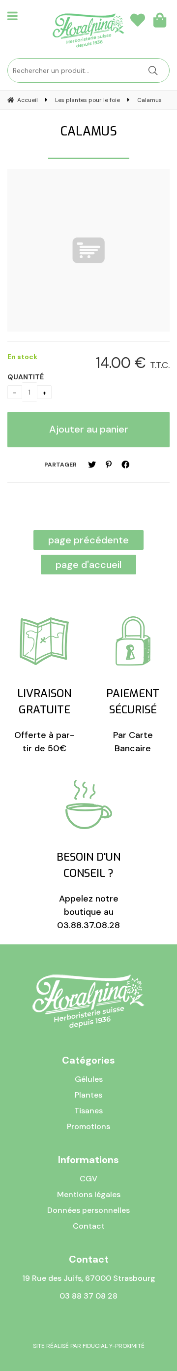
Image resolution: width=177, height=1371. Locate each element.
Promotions (88, 1126)
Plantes (88, 1095)
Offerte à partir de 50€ (44, 720)
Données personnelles (88, 1210)
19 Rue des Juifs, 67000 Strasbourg (88, 1278)
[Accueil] (88, 30)
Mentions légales (88, 1194)
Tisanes (88, 1110)
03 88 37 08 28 (88, 1296)
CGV (88, 1178)
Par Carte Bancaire (132, 720)
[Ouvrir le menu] (12, 16)
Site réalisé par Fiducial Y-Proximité (89, 1346)
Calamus (88, 131)
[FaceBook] (125, 464)
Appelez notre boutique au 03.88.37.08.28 (88, 890)
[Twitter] (92, 464)
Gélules (89, 1079)
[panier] (160, 20)
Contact (89, 1226)
